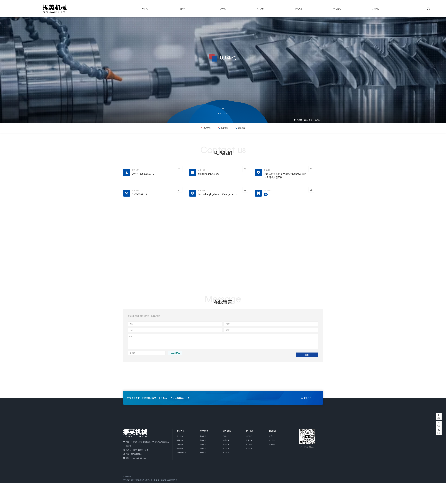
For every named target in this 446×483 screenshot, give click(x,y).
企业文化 (249, 440)
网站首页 (145, 9)
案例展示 (203, 436)
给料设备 (180, 440)
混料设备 (180, 444)
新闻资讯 (337, 9)
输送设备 (180, 448)
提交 (307, 355)
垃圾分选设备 (181, 452)
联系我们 (375, 9)
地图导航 (224, 128)
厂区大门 (226, 436)
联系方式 (206, 128)
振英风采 (298, 9)
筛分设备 (180, 436)
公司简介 (183, 9)
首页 (310, 120)
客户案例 (260, 9)
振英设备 (226, 452)
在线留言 (241, 128)
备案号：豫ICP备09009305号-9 (165, 480)
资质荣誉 (249, 444)
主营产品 (222, 9)
